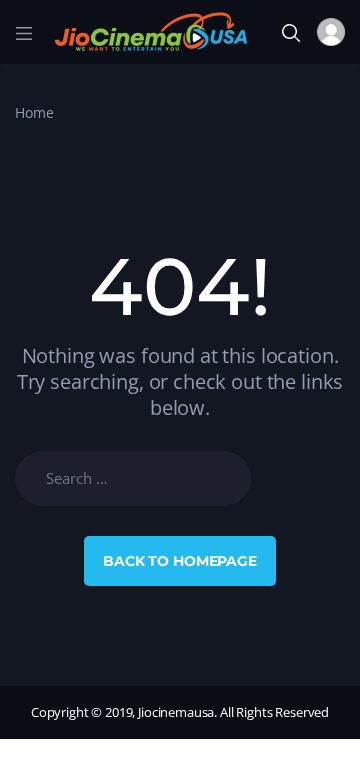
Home (34, 112)
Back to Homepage (180, 561)
